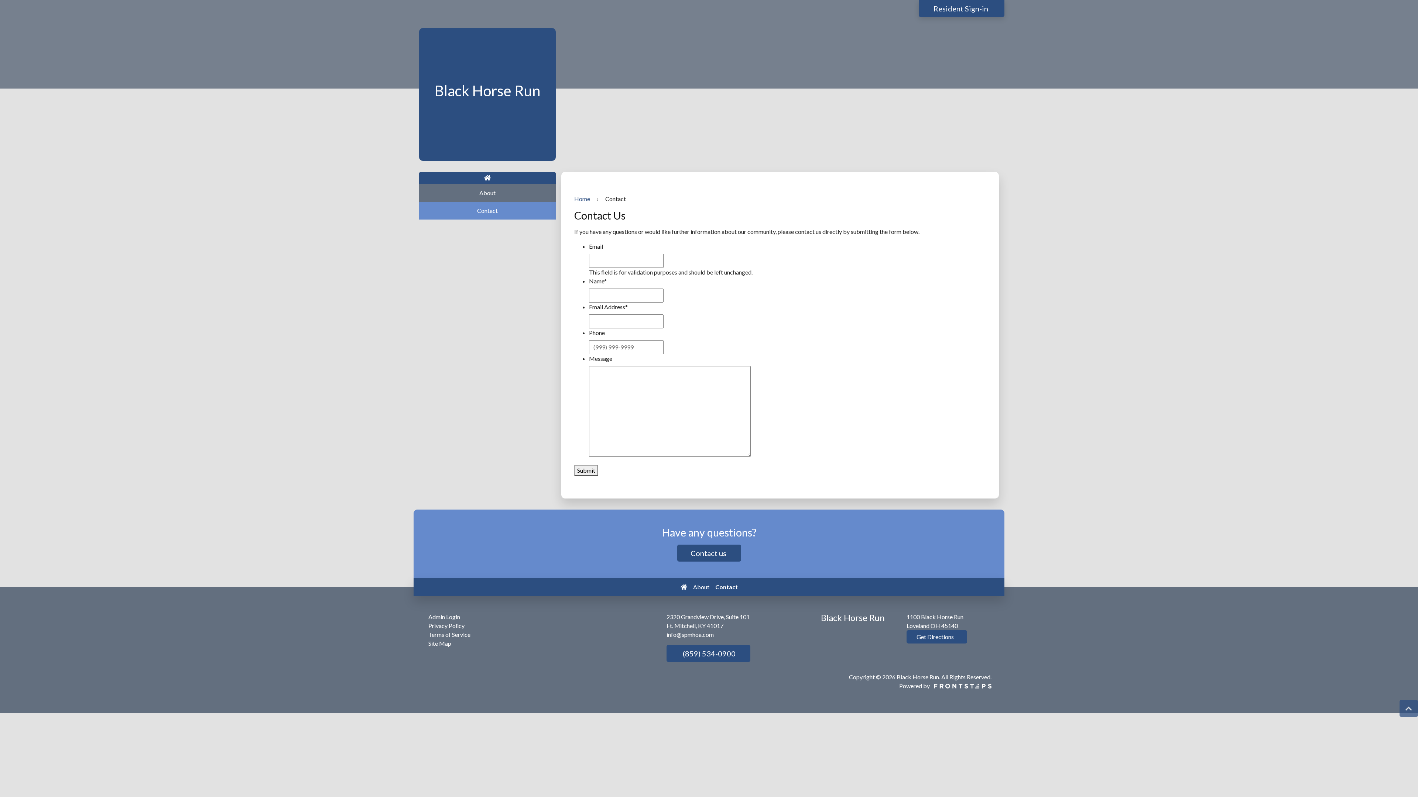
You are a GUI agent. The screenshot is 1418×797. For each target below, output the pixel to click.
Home (582, 198)
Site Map (439, 643)
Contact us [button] (709, 553)
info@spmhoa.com (690, 634)
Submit (586, 470)
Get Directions (934, 636)
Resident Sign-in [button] (962, 8)
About (487, 192)
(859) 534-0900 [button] (708, 653)
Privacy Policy (446, 625)
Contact (487, 210)
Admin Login (444, 616)
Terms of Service (449, 634)
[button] (1409, 708)
